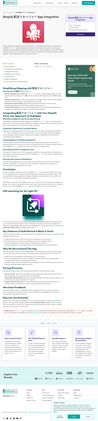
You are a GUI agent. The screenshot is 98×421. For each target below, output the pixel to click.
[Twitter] (11, 418)
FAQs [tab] (48, 323)
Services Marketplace (8, 12)
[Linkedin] (14, 418)
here (55, 302)
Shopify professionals (36, 312)
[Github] (20, 418)
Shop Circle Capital (63, 393)
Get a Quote (80, 34)
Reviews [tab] (54, 323)
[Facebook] (4, 418)
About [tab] (42, 323)
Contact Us (29, 398)
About (28, 393)
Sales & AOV (45, 393)
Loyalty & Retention (47, 398)
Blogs (75, 393)
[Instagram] (7, 418)
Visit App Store (88, 3)
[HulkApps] (10, 3)
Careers (28, 395)
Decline (88, 416)
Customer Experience (48, 395)
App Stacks (61, 398)
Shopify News (77, 395)
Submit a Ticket (30, 400)
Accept (74, 416)
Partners (60, 395)
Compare (76, 398)
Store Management (48, 400)
